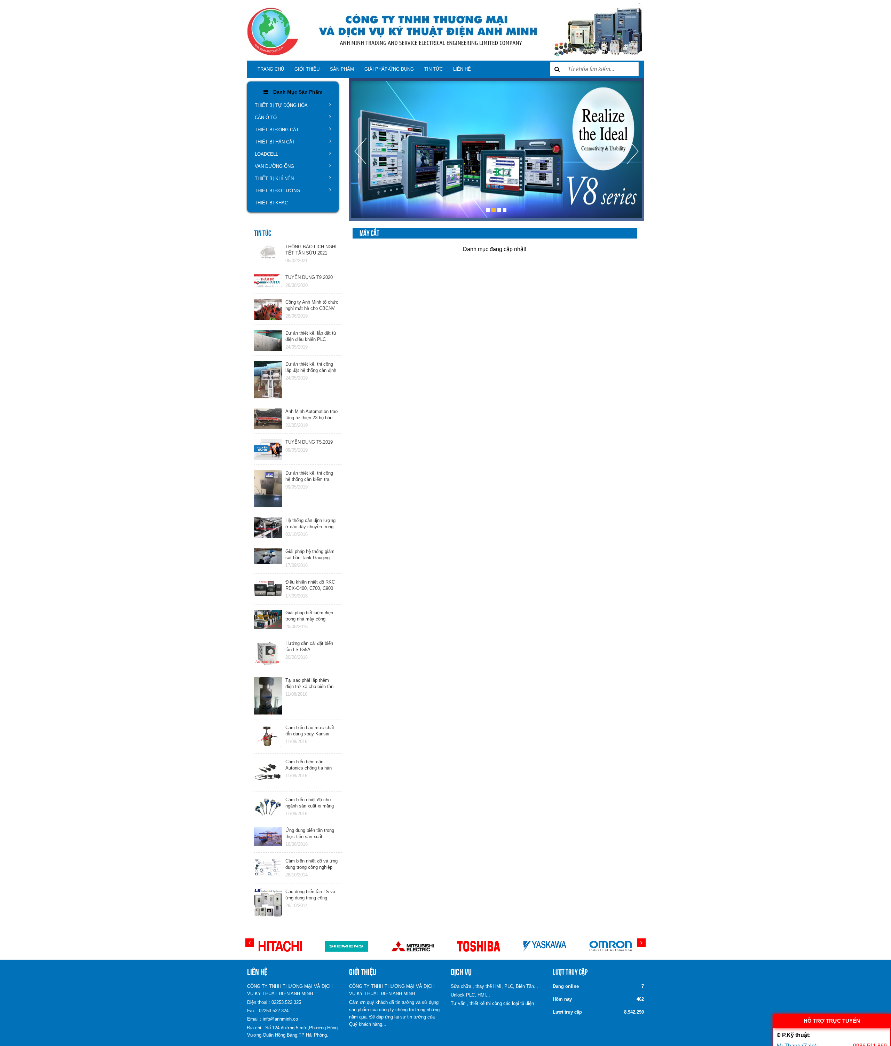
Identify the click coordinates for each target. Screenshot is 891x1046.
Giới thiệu (307, 69)
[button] (360, 179)
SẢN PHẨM (342, 69)
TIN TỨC (433, 69)
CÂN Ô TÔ (266, 117)
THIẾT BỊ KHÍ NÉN (274, 178)
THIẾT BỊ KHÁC (271, 202)
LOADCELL (266, 154)
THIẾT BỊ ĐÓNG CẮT (277, 129)
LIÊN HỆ (462, 69)
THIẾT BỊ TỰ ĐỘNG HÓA (281, 105)
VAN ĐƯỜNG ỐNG (274, 166)
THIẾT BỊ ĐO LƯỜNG (277, 190)
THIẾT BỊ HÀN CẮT (275, 142)
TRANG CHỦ (271, 69)
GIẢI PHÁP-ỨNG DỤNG (389, 69)
